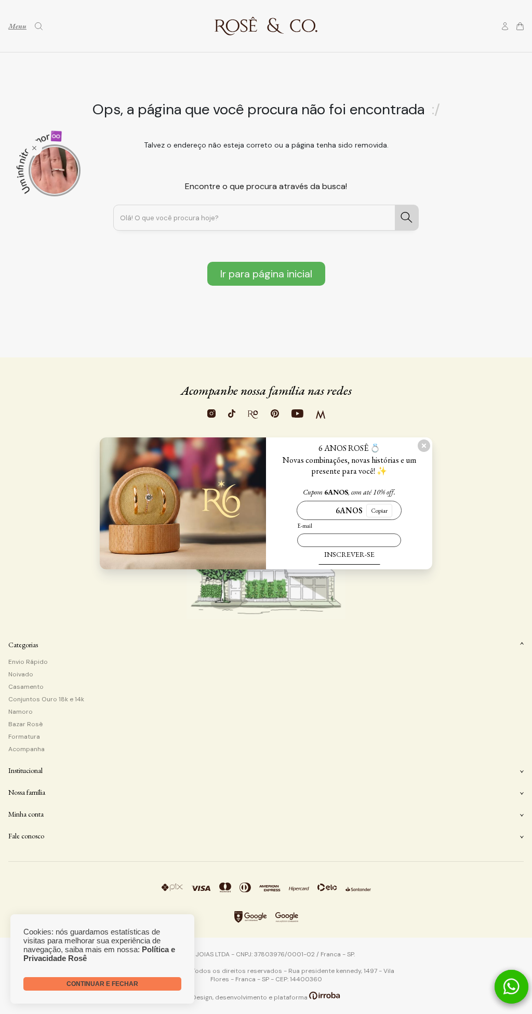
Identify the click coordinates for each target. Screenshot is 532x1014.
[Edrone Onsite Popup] (266, 507)
